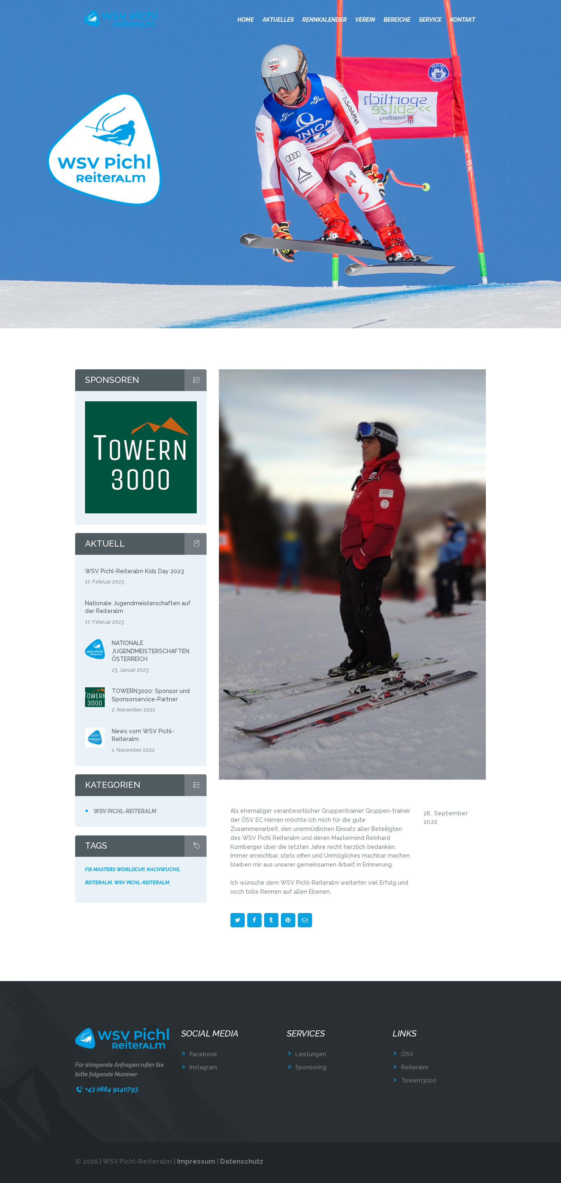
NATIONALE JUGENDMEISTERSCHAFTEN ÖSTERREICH (150, 651)
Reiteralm (98, 882)
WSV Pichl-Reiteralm (125, 811)
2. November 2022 (133, 710)
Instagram (203, 1067)
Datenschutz (241, 1161)
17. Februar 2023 (104, 582)
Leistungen (310, 1054)
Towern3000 (419, 1080)
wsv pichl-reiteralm (141, 882)
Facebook (203, 1054)
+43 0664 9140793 (111, 1089)
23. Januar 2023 (130, 670)
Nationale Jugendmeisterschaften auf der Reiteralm (138, 607)
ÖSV (407, 1054)
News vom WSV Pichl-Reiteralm (143, 735)
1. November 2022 (133, 750)
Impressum (196, 1161)
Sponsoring (310, 1067)
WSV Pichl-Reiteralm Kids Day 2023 (134, 571)
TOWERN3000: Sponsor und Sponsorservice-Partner (151, 695)
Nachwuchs (163, 869)
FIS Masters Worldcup (114, 869)
